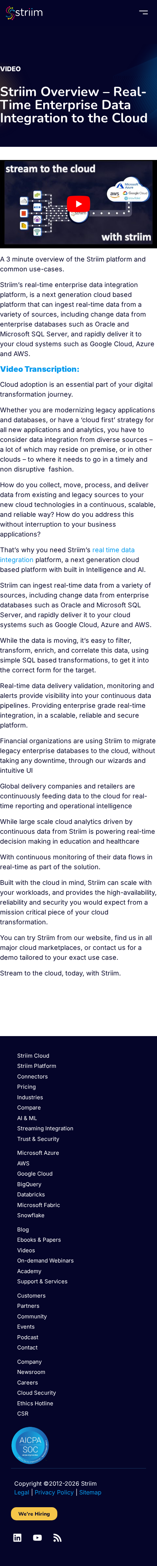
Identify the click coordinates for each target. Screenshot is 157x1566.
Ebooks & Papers (39, 1239)
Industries (30, 1097)
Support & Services (42, 1281)
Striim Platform (36, 1065)
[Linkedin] (17, 1537)
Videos (26, 1250)
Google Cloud (35, 1173)
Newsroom (31, 1371)
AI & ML (27, 1118)
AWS (23, 1163)
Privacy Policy (54, 1492)
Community (32, 1316)
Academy (29, 1271)
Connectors (32, 1076)
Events (26, 1326)
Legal (21, 1492)
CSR (22, 1413)
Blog (23, 1229)
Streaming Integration (45, 1128)
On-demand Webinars (45, 1260)
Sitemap (90, 1492)
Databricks (31, 1194)
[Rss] (57, 1537)
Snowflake (31, 1215)
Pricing (26, 1086)
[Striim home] (24, 13)
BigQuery (29, 1184)
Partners (28, 1305)
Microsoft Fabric (38, 1205)
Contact (27, 1347)
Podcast (27, 1337)
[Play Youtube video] (78, 204)
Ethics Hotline (35, 1403)
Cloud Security (36, 1392)
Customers (31, 1295)
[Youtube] (37, 1537)
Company (29, 1361)
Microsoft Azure (38, 1152)
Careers (27, 1382)
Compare (29, 1107)
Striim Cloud (33, 1055)
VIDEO (10, 69)
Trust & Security (38, 1138)
